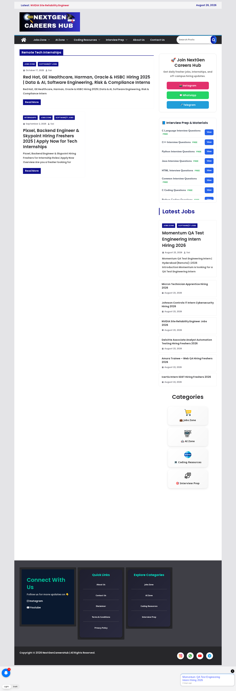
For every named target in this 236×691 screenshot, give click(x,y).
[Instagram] (180, 655)
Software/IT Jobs (48, 64)
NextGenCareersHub (56, 652)
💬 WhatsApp (187, 95)
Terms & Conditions (101, 617)
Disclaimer (101, 606)
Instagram (36, 601)
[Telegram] (209, 655)
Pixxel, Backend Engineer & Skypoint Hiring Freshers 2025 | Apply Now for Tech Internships (51, 139)
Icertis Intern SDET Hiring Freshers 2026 (186, 377)
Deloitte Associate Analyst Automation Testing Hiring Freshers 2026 (187, 341)
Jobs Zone (39, 40)
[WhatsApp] (190, 655)
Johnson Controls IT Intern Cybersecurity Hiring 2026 (188, 304)
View (209, 132)
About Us (139, 40)
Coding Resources (85, 40)
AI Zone (60, 40)
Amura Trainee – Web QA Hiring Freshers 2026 (187, 360)
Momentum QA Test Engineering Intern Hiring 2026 (183, 239)
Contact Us (157, 40)
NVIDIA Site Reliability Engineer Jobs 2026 (184, 323)
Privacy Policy (101, 627)
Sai (50, 70)
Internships (30, 117)
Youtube (35, 607)
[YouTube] (199, 655)
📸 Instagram (187, 85)
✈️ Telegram (188, 105)
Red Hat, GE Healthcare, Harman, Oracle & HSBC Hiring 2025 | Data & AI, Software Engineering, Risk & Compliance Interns (86, 79)
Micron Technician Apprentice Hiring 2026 (185, 285)
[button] (48, 39)
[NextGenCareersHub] (23, 40)
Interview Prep (115, 40)
